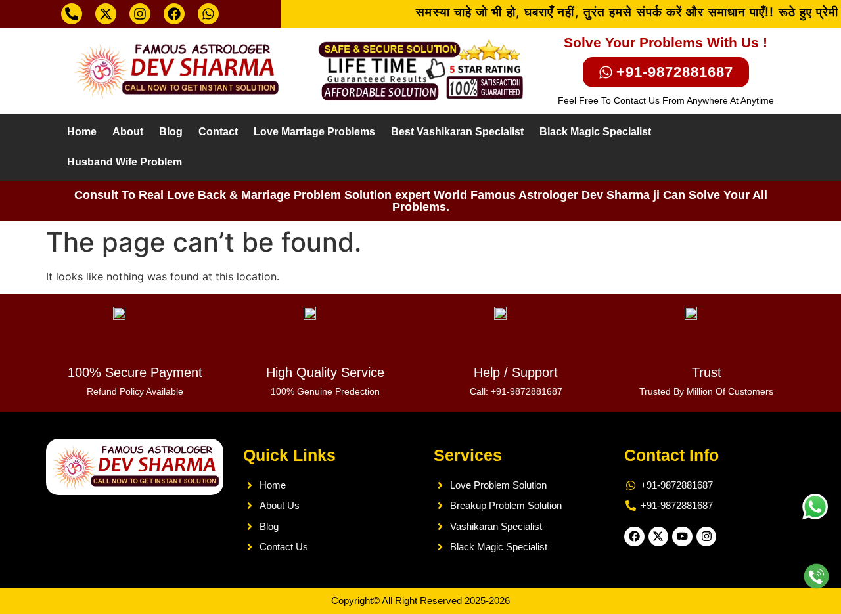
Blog (171, 131)
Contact (218, 131)
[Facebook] (174, 13)
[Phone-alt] (71, 13)
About (127, 131)
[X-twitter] (105, 13)
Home (82, 131)
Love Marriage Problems (314, 131)
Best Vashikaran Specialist (457, 131)
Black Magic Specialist (595, 131)
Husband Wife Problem (124, 161)
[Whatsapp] (208, 13)
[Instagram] (139, 13)
